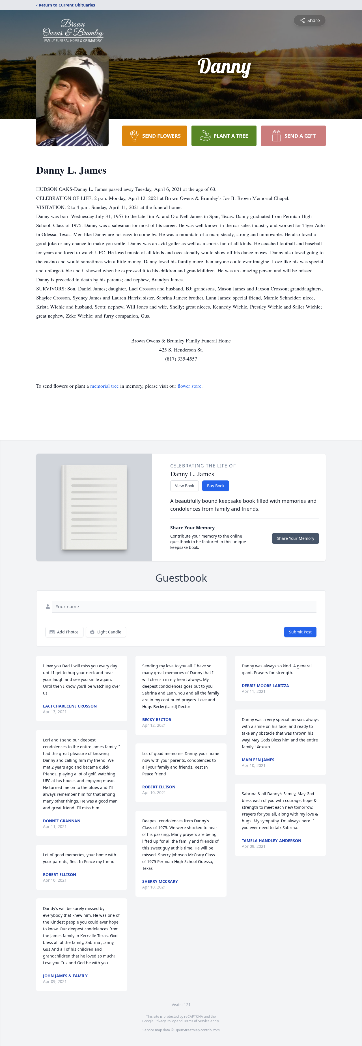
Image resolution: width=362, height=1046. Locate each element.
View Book (184, 485)
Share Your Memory (295, 538)
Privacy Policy (165, 1021)
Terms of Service (196, 1021)
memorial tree (104, 385)
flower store (189, 385)
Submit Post (300, 632)
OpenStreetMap (187, 1030)
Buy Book (215, 485)
